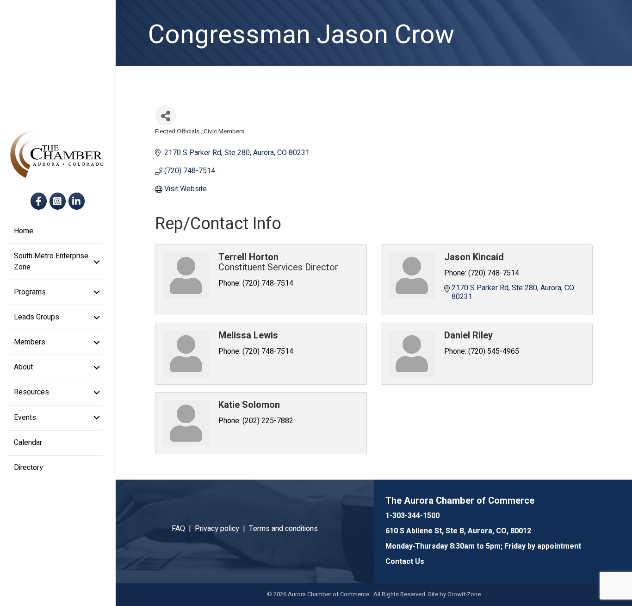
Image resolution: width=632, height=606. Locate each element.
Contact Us (404, 561)
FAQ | (183, 528)
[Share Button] (165, 115)
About (23, 367)
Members (29, 342)
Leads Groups (36, 317)
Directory (28, 467)
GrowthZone (464, 594)
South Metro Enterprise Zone (51, 261)
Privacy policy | (222, 528)
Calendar (28, 442)
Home (23, 231)
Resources (31, 392)
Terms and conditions (283, 528)
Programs (30, 292)
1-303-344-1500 (412, 515)
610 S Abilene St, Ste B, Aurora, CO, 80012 (458, 531)
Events (25, 417)
